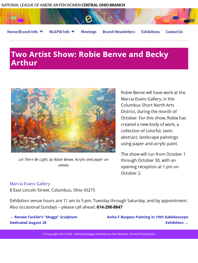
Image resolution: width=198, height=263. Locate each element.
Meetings (88, 32)
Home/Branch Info (22, 32)
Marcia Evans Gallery (30, 183)
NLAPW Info (59, 32)
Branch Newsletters (119, 32)
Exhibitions (150, 32)
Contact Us (174, 32)
